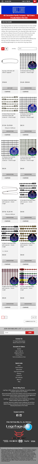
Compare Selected (30, 321)
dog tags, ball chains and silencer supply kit (8, 71)
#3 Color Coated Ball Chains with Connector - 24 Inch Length (27, 288)
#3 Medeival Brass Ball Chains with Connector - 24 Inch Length (27, 245)
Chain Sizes (19, 369)
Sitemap (20, 448)
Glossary (19, 373)
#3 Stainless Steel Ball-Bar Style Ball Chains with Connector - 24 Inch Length (9, 159)
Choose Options (28, 88)
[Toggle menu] (2, 2)
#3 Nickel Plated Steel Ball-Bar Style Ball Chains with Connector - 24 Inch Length (27, 159)
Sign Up (28, 1)
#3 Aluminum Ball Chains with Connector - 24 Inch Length (27, 71)
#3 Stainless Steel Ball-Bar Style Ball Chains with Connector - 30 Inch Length (27, 115)
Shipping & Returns (19, 353)
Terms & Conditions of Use (19, 357)
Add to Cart (9, 88)
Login (23, 1)
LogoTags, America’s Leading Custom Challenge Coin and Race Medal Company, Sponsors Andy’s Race (19, 399)
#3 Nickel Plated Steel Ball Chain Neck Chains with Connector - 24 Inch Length (9, 115)
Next (33, 317)
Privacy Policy (19, 355)
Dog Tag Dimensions (19, 371)
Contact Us (19, 375)
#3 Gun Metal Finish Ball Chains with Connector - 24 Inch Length (27, 202)
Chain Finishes (19, 367)
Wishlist (19, 349)
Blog (19, 381)
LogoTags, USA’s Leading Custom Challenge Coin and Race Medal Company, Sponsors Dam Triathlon (19, 391)
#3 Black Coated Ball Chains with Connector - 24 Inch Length (9, 245)
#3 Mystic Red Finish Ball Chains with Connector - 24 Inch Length (10, 288)
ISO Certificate (19, 377)
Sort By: (14, 48)
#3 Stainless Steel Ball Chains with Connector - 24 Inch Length (9, 202)
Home (19, 365)
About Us (19, 379)
